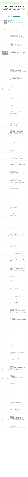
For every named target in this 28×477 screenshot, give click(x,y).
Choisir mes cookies (10, 16)
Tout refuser (14, 18)
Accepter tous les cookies (17, 16)
